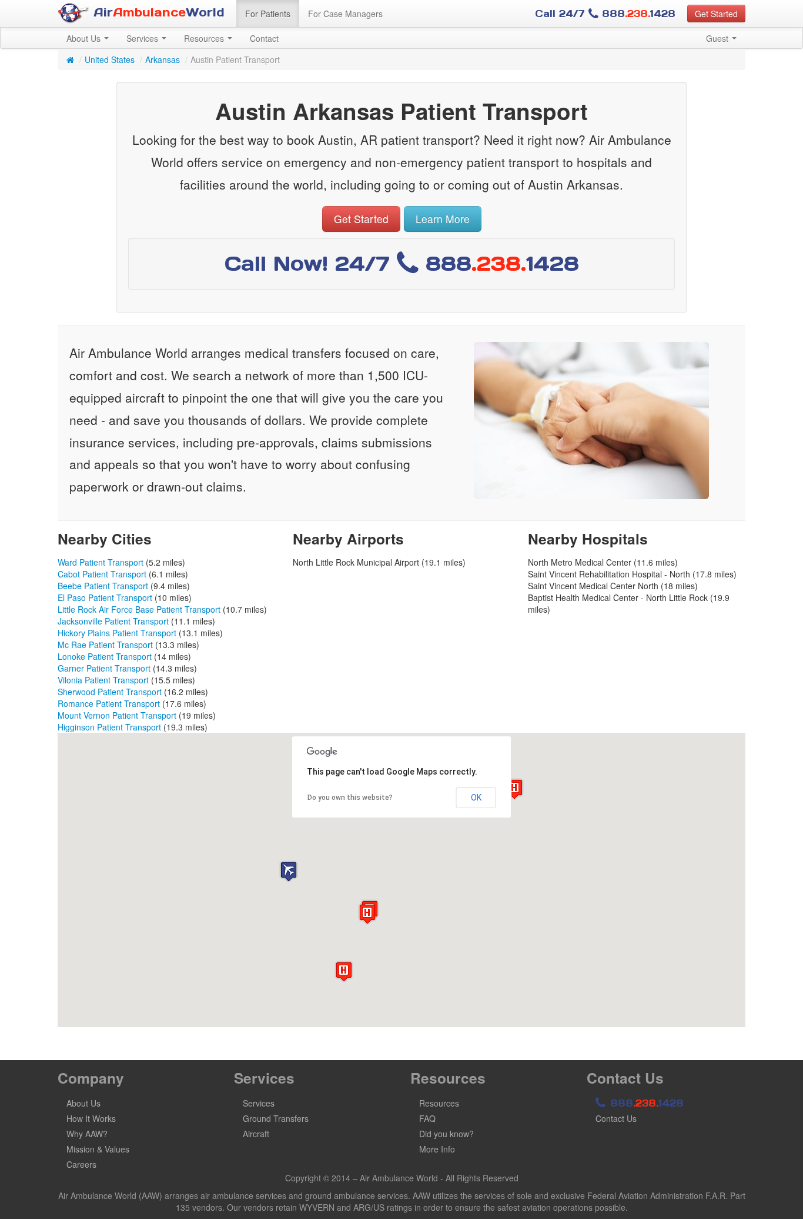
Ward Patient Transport (100, 562)
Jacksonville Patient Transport (113, 621)
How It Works (91, 1118)
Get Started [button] (716, 13)
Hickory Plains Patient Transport (117, 633)
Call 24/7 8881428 (605, 13)
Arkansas (162, 59)
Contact (264, 38)
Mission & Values (97, 1149)
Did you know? (446, 1134)
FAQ (427, 1118)
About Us (84, 38)
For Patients (267, 13)
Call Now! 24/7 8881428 (402, 263)
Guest (718, 38)
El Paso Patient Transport (105, 597)
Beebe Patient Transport (103, 586)
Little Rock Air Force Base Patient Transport (139, 609)
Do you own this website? (350, 797)
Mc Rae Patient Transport (105, 644)
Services (143, 38)
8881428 (645, 1103)
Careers (81, 1164)
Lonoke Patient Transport (105, 656)
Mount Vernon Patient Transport (117, 715)
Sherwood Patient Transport (110, 691)
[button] (288, 871)
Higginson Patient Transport (109, 727)
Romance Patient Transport (109, 703)
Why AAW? (87, 1134)
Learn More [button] (443, 218)
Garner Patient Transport (104, 668)
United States (110, 59)
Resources (205, 38)
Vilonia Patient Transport (103, 680)
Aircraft (256, 1134)
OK (476, 797)
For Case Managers (345, 13)
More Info (437, 1149)
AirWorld (157, 12)
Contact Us (616, 1118)
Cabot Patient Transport (102, 574)
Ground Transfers (276, 1118)
